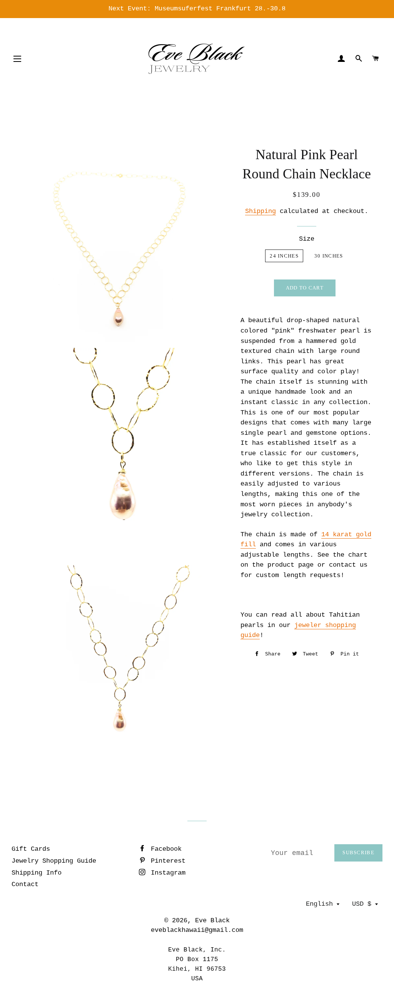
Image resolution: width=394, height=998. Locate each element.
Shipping (260, 211)
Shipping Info (37, 873)
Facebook (164, 849)
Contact (25, 884)
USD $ (361, 904)
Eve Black (212, 920)
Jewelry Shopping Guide (54, 861)
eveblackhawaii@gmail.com (197, 930)
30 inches (328, 256)
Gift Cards (31, 849)
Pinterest (166, 861)
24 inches (284, 256)
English (319, 904)
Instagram (166, 873)
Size (306, 239)
